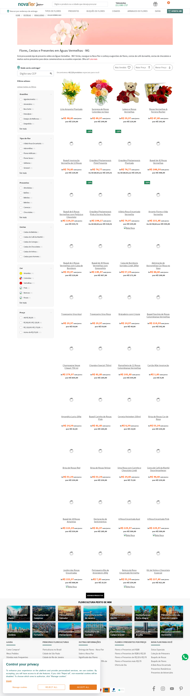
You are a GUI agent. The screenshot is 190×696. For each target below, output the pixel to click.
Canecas (28, 207)
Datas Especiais (158, 649)
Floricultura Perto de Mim (95, 602)
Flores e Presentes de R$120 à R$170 (131, 657)
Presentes (73, 11)
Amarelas (29, 273)
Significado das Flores (88, 657)
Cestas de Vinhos (31, 251)
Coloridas (29, 278)
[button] (134, 4)
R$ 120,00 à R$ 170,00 (33, 327)
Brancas (28, 293)
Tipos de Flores (53, 11)
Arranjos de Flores (138, 11)
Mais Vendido (120, 67)
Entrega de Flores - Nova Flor (91, 649)
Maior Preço (141, 67)
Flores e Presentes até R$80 (127, 649)
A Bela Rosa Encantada (34, 143)
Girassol (28, 168)
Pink (27, 288)
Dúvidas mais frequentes (17, 657)
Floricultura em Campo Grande (117, 633)
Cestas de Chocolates (33, 247)
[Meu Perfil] (145, 4)
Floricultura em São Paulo (17, 616)
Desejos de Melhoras (33, 119)
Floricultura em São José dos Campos (170, 616)
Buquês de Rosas (158, 657)
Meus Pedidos (12, 653)
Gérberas (28, 163)
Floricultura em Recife (117, 616)
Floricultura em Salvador (66, 616)
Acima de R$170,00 (32, 332)
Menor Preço (160, 67)
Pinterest (180, 689)
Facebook (153, 689)
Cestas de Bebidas (31, 232)
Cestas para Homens (32, 256)
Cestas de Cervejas (31, 242)
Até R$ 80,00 (30, 317)
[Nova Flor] (31, 4)
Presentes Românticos (161, 669)
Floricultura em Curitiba (92, 633)
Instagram (162, 689)
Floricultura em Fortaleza (41, 633)
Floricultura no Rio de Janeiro (94, 616)
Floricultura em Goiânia (15, 633)
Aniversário (29, 104)
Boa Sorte (29, 109)
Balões (27, 193)
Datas (158, 11)
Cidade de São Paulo (51, 653)
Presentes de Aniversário (162, 672)
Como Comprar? (13, 649)
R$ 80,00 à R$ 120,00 (33, 322)
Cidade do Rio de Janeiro (53, 657)
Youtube (171, 689)
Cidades (116, 11)
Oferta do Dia (121, 665)
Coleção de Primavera (160, 653)
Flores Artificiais (30, 153)
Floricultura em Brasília (143, 633)
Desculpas (28, 114)
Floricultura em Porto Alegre (143, 616)
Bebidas (28, 197)
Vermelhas (29, 283)
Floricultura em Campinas (41, 616)
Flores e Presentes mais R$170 (128, 661)
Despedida (29, 124)
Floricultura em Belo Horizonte (171, 633)
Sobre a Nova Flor (86, 653)
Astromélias (29, 148)
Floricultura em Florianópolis (66, 633)
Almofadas (29, 188)
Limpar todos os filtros (26, 87)
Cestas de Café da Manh (34, 237)
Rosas (27, 298)
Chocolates (29, 212)
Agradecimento (31, 99)
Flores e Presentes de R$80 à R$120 (130, 653)
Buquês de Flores (96, 11)
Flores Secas (29, 158)
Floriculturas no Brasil (52, 649)
